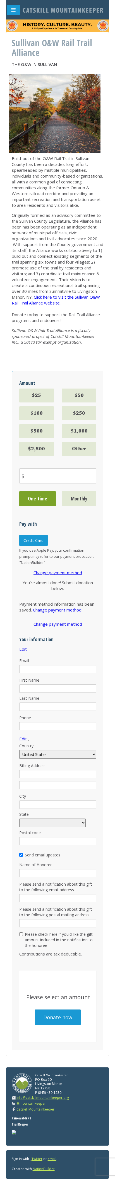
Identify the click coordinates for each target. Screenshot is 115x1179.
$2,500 (36, 449)
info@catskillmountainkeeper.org (42, 1097)
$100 (36, 413)
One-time (37, 498)
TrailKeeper (20, 1124)
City (22, 796)
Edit (23, 649)
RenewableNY (21, 1118)
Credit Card (33, 540)
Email (24, 660)
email (52, 1158)
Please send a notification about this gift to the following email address (55, 886)
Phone (25, 717)
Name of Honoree (35, 864)
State (24, 814)
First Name (29, 680)
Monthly (79, 498)
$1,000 (79, 431)
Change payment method (57, 572)
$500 (36, 431)
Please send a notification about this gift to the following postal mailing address (55, 912)
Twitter (37, 1158)
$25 (36, 395)
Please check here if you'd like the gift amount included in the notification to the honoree (59, 940)
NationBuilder (44, 1168)
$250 (79, 413)
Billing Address (32, 765)
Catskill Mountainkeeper (35, 1109)
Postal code (30, 832)
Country (26, 745)
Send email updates (42, 855)
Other (79, 449)
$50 (79, 395)
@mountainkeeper (31, 1103)
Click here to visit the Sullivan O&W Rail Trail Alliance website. (56, 300)
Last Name (29, 698)
